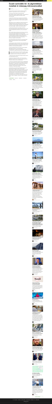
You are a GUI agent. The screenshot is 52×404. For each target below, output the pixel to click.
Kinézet (45, 0)
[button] (11, 78)
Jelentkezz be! (49, 0)
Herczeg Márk (11, 8)
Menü (2, 0)
